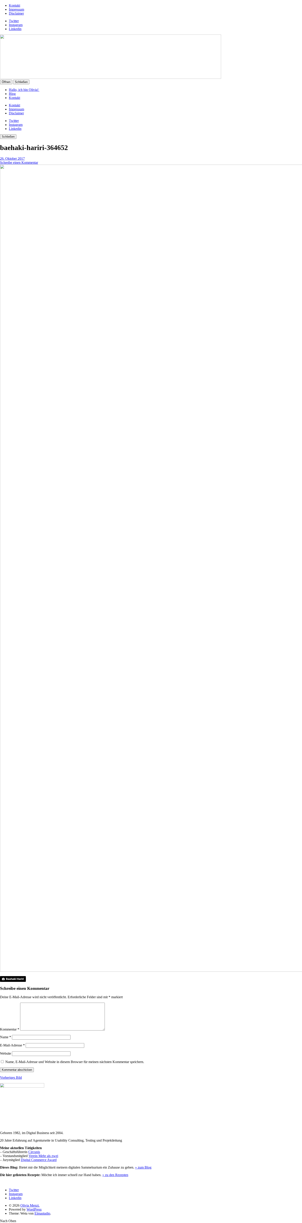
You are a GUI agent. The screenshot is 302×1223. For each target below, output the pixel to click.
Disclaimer (16, 13)
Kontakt (14, 5)
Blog (12, 94)
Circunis (34, 1152)
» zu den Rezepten (115, 1175)
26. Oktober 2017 (12, 158)
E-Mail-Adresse (12, 1045)
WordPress (34, 1209)
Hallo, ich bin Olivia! (24, 90)
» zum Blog (143, 1167)
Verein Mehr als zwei (43, 1156)
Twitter (14, 21)
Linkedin (15, 29)
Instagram (16, 25)
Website (5, 1053)
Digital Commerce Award (39, 1160)
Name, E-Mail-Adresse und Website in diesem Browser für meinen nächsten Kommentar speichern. (74, 1062)
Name (5, 1037)
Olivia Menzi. (30, 1205)
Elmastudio (42, 1213)
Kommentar (9, 1029)
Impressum (16, 9)
